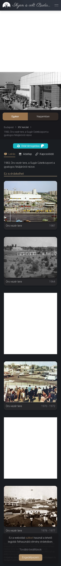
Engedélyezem (30, 557)
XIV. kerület (23, 127)
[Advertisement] (30, 41)
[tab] (10, 154)
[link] (26, 5)
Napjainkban (43, 116)
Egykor (15, 116)
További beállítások (31, 549)
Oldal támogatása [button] (30, 146)
